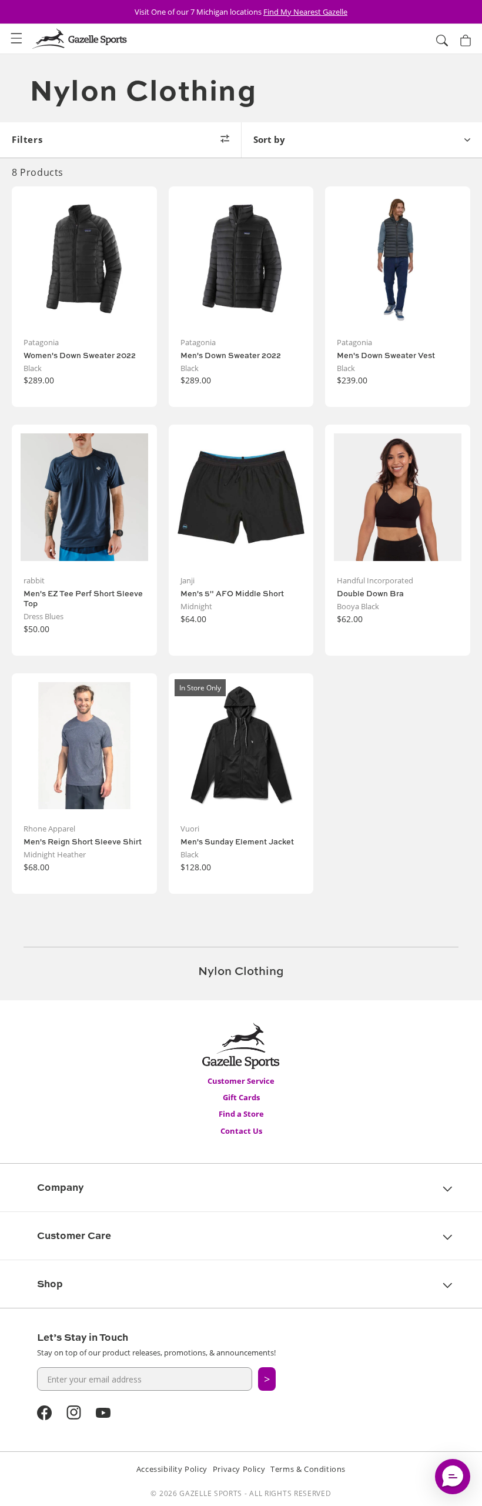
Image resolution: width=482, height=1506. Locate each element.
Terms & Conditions (308, 1469)
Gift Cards (241, 1097)
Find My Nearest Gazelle (305, 11)
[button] (16, 39)
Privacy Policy (239, 1469)
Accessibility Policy (171, 1469)
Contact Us (241, 1131)
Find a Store (241, 1113)
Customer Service (241, 1081)
